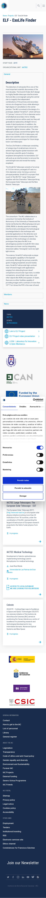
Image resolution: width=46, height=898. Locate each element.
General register (10, 737)
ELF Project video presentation (22, 336)
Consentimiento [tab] (9, 407)
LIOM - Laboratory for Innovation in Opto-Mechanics (22, 342)
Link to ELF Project (17, 331)
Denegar (23, 496)
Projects (11, 16)
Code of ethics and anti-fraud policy (18, 756)
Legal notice (8, 804)
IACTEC (24, 67)
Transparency (9, 752)
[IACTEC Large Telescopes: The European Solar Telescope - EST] (40, 541)
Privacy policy (9, 800)
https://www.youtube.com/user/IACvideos (27, 877)
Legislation (8, 748)
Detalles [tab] (22, 407)
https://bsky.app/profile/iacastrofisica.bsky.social (32, 877)
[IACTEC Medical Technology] (40, 594)
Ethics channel (9, 844)
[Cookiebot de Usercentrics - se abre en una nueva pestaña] (33, 400)
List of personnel (10, 728)
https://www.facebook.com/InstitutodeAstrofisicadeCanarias (13, 877)
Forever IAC (8, 768)
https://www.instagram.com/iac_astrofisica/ (18, 877)
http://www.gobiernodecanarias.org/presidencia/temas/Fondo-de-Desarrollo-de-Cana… (23, 379)
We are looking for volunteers (24, 588)
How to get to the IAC (12, 724)
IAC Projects (8, 772)
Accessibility (8, 812)
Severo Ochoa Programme (14, 780)
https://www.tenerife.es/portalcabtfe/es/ (23, 361)
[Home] (4, 6)
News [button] (6, 304)
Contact (6, 720)
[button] (23, 46)
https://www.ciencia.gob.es (22, 659)
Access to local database (22, 586)
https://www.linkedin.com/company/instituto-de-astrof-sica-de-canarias (23, 877)
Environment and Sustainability (16, 764)
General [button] (7, 74)
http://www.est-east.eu (15, 513)
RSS (4, 835)
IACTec (10, 317)
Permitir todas (23, 480)
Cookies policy (9, 808)
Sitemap (6, 796)
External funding (10, 776)
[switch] (40, 455)
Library (6, 733)
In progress (12, 323)
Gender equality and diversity (15, 760)
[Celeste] (40, 642)
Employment (8, 823)
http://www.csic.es (22, 702)
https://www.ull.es (22, 688)
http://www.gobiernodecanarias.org (22, 673)
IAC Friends (8, 785)
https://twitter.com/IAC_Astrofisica (8, 877)
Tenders (6, 827)
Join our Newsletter (23, 862)
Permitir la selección (23, 488)
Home (5, 16)
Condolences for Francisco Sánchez (19, 848)
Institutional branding (12, 831)
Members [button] (8, 294)
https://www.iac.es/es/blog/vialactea (37, 877)
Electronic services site (13, 840)
